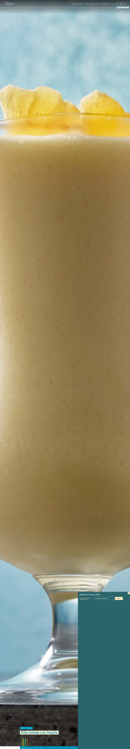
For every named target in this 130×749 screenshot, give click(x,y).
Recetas (79, 3)
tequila (29, 728)
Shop (113, 3)
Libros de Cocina (95, 3)
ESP (121, 3)
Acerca (74, 3)
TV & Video (86, 3)
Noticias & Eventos (106, 3)
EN (118, 3)
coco (22, 728)
